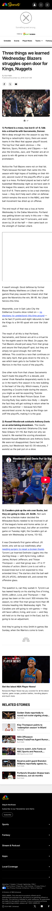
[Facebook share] (4, 84)
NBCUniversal (16, 892)
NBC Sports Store (9, 886)
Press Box (20, 886)
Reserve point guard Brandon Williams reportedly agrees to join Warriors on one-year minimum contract (31, 762)
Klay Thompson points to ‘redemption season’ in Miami (31, 726)
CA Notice (25, 888)
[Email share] (16, 84)
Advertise (5, 884)
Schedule (7, 41)
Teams (37, 41)
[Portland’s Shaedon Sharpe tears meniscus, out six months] (8, 775)
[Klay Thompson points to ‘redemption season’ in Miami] (8, 727)
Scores (16, 41)
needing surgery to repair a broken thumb (23, 549)
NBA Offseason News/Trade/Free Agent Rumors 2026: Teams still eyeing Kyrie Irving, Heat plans (33, 738)
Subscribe (7, 815)
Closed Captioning (23, 884)
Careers (13, 884)
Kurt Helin (8, 76)
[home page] (11, 4)
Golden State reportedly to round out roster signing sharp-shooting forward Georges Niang (33, 714)
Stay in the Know (9, 805)
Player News (27, 41)
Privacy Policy (40, 886)
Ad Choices (29, 886)
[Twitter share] (10, 84)
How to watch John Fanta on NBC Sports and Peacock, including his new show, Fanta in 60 (33, 750)
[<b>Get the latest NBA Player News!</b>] (26, 669)
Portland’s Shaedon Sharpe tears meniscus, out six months (33, 774)
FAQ (33, 884)
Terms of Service (36, 888)
